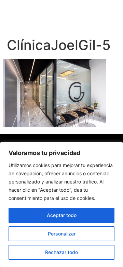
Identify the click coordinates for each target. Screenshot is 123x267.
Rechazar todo (61, 252)
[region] (61, 204)
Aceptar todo (62, 215)
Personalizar (62, 234)
